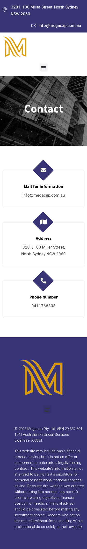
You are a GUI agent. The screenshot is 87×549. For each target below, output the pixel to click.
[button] (44, 68)
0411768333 (43, 305)
